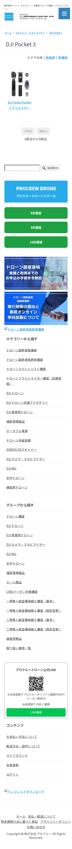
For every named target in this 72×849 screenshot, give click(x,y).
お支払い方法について (21, 736)
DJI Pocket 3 (55, 32)
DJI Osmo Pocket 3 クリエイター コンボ (19, 107)
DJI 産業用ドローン (19, 412)
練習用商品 (14, 638)
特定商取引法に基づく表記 (19, 821)
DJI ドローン (15, 393)
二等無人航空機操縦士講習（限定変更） (34, 629)
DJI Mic (11, 468)
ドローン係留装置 (18, 440)
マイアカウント (17, 755)
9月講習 (36, 227)
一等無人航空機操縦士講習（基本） (30, 601)
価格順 (50, 57)
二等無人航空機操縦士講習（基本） (30, 620)
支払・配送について (42, 816)
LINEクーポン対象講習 (22, 591)
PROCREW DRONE (36, 191)
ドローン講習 (15, 516)
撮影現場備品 (15, 421)
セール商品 (14, 582)
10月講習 (36, 242)
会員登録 (12, 765)
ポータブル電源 (17, 431)
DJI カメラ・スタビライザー (30, 32)
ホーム (8, 32)
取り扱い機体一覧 (18, 648)
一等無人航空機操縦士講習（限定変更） (34, 610)
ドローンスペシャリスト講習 (26, 369)
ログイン (12, 774)
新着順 (63, 57)
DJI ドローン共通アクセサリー (27, 402)
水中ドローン (15, 478)
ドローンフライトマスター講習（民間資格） (33, 381)
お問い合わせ (36, 827)
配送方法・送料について (23, 746)
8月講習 (36, 213)
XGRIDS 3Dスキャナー (21, 449)
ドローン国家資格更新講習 (24, 359)
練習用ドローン (17, 487)
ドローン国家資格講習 (21, 350)
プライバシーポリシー (55, 821)
